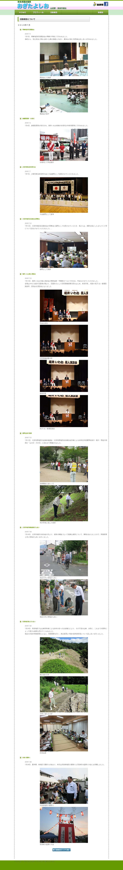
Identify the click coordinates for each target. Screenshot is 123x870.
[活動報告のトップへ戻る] (61, 849)
